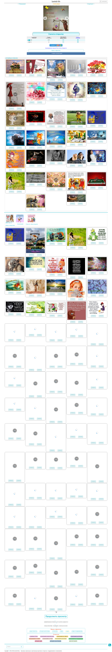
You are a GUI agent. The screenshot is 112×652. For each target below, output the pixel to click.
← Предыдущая (22, 3)
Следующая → (90, 3)
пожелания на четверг (34, 640)
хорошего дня (38, 642)
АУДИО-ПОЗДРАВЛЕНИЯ (77, 632)
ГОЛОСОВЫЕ (56, 3)
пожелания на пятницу (76, 637)
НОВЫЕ (67, 632)
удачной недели (73, 642)
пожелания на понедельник (76, 640)
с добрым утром (34, 637)
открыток (33, 632)
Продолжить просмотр (56, 618)
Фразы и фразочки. (56, 50)
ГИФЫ (61, 632)
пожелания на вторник (60, 640)
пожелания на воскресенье (47, 637)
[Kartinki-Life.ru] (56, 1)
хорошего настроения (55, 642)
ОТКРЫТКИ (54, 632)
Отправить (53, 45)
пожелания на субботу (62, 637)
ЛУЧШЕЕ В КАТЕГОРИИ (44, 632)
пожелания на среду (48, 640)
